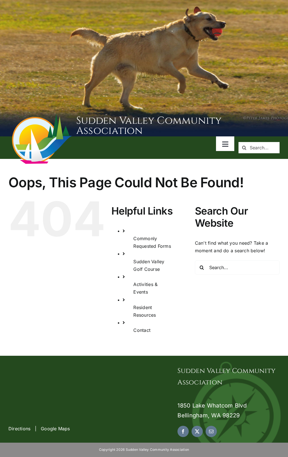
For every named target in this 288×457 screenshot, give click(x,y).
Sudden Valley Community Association (149, 126)
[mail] (211, 431)
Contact (141, 330)
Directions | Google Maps (39, 428)
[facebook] (183, 431)
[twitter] (197, 431)
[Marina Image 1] (42, 116)
